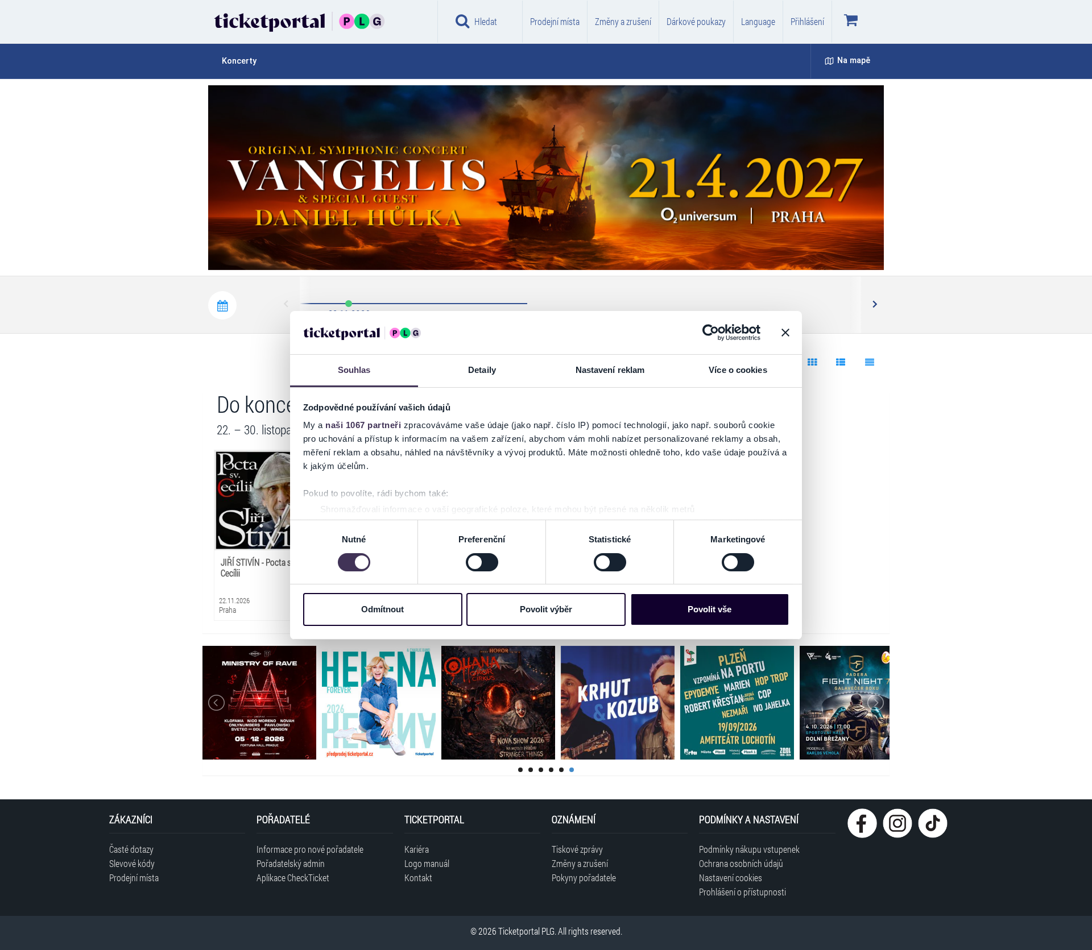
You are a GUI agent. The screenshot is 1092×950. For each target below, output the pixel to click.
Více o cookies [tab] (738, 370)
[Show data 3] (869, 362)
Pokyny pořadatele (584, 877)
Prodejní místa (555, 21)
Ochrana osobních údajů (741, 863)
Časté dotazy (131, 849)
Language (758, 21)
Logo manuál (426, 863)
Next (874, 304)
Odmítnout (382, 609)
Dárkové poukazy (696, 21)
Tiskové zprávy (577, 849)
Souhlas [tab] (354, 370)
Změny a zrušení (623, 21)
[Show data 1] (811, 362)
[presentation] (810, 247)
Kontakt (418, 877)
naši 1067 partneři (363, 425)
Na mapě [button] (853, 60)
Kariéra (416, 849)
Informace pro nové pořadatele (310, 849)
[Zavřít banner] (785, 333)
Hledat (485, 21)
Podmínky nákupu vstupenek (749, 849)
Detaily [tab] (482, 370)
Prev (286, 304)
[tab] (246, 61)
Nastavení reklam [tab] (610, 370)
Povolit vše (709, 609)
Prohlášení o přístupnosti (742, 892)
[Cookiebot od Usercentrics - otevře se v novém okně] (710, 332)
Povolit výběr (546, 609)
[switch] (482, 562)
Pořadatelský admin (291, 863)
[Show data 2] (840, 362)
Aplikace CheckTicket (293, 877)
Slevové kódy (132, 863)
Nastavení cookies (730, 877)
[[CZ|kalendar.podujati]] (222, 305)
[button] (512, 261)
